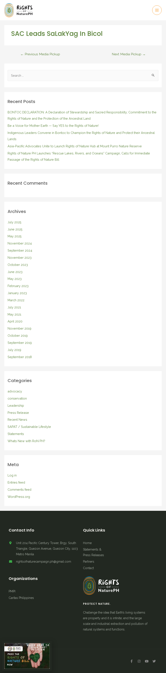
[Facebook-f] (131, 661)
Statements (16, 434)
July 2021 (14, 307)
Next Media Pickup (129, 54)
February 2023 (18, 286)
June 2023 (15, 272)
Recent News (17, 419)
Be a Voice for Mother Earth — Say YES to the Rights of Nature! (53, 125)
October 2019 (18, 335)
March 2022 (16, 300)
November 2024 (20, 243)
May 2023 (15, 279)
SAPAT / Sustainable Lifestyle (29, 427)
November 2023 (20, 257)
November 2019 (19, 328)
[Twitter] (154, 661)
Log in (12, 475)
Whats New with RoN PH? (26, 441)
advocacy (15, 391)
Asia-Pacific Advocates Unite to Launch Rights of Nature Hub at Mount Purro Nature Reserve (75, 146)
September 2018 (20, 357)
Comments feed (19, 489)
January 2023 (17, 293)
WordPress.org (19, 496)
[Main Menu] (157, 10)
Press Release (18, 412)
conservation (17, 398)
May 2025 (15, 236)
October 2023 (18, 265)
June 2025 (15, 229)
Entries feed (16, 482)
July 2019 (14, 350)
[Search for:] (83, 75)
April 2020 (15, 321)
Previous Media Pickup (40, 54)
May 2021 (14, 314)
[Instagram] (139, 661)
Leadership (16, 405)
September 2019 (20, 342)
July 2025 (14, 222)
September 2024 (20, 250)
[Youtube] (146, 661)
